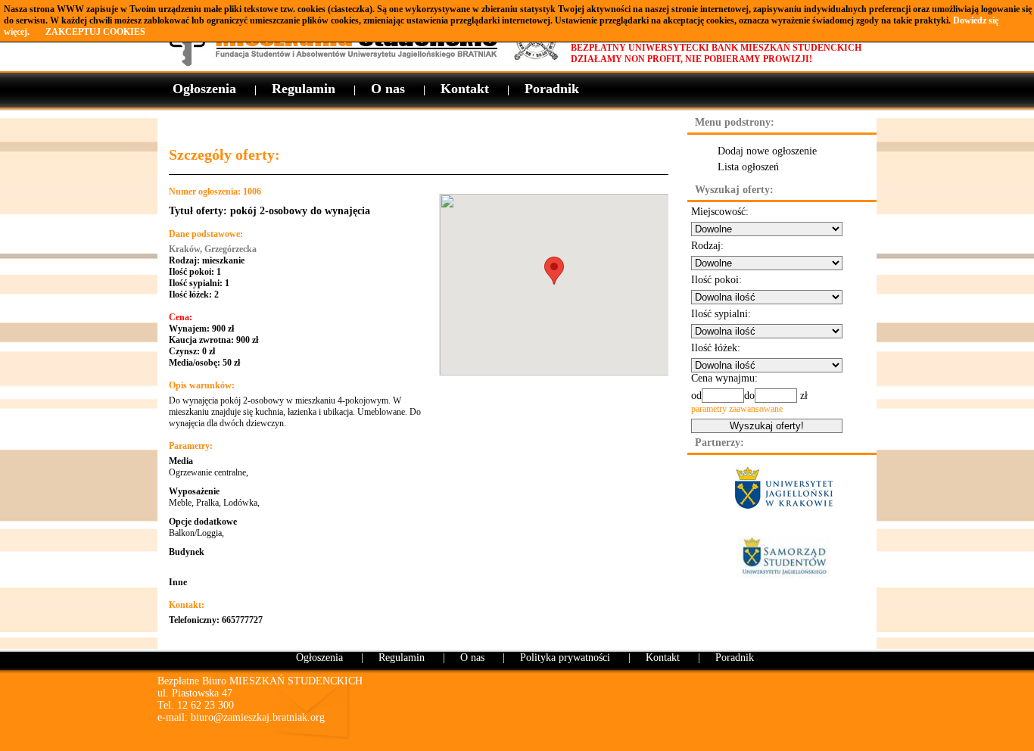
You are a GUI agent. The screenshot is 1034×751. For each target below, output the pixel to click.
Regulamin (303, 88)
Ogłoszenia (204, 88)
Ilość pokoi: (716, 279)
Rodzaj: (707, 245)
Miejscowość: (720, 211)
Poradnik (552, 88)
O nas (388, 88)
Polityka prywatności (565, 657)
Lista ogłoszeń (748, 167)
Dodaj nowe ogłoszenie (767, 151)
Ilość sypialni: (721, 313)
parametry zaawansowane (737, 409)
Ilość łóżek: (715, 348)
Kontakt (465, 88)
